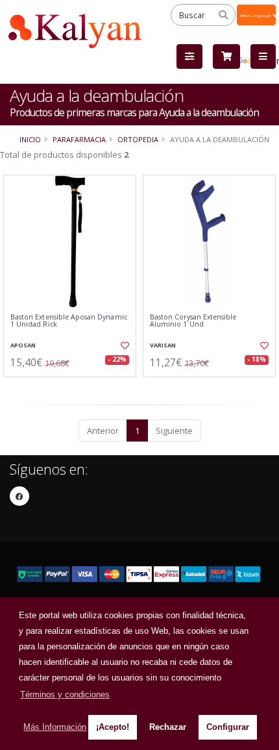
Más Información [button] (54, 727)
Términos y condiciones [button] (65, 694)
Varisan (163, 345)
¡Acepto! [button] (112, 727)
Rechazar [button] (167, 727)
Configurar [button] (227, 727)
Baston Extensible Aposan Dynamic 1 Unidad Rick (68, 321)
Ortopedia (137, 139)
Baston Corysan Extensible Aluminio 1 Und (193, 321)
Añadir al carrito (73, 387)
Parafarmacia (79, 139)
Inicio (30, 139)
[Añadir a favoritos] (123, 345)
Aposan (23, 345)
